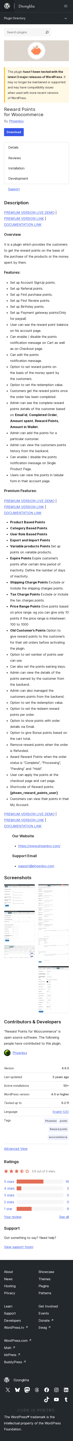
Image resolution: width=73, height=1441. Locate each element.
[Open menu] (66, 6)
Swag (45, 1328)
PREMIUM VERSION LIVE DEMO (29, 213)
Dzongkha (21, 1380)
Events (44, 1313)
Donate (46, 1320)
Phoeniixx (16, 121)
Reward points (58, 1129)
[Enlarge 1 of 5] (29, 890)
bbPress (12, 1355)
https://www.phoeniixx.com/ (39, 846)
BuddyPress (15, 1362)
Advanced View (16, 1149)
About (8, 1272)
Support (14, 189)
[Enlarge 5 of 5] (63, 971)
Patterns (45, 1293)
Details (13, 147)
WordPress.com (18, 1341)
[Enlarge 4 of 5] (63, 890)
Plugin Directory (15, 18)
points (63, 1120)
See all (64, 1217)
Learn (8, 1306)
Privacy (9, 1293)
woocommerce (58, 1137)
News (8, 1279)
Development (18, 178)
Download (14, 132)
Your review (12, 1217)
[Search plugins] (47, 32)
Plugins (44, 1286)
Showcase (46, 1272)
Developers (12, 1320)
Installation (16, 168)
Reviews (14, 158)
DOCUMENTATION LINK (23, 225)
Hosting (10, 1286)
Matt (9, 1348)
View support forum (18, 1247)
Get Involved (48, 1306)
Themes (44, 1279)
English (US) (61, 1111)
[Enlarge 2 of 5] (29, 916)
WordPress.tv (16, 1328)
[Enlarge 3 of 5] (29, 951)
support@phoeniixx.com (36, 866)
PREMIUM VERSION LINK (24, 219)
